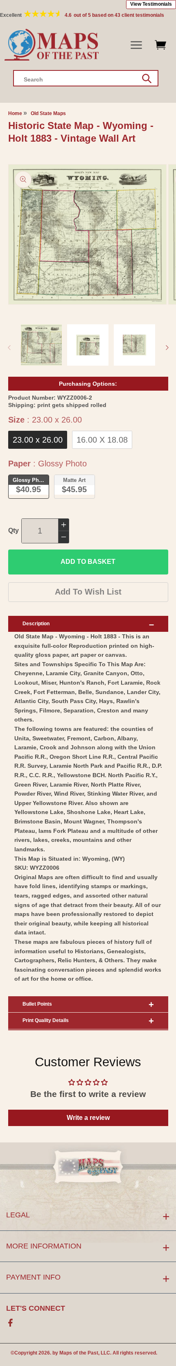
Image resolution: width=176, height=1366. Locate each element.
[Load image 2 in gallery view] (87, 345)
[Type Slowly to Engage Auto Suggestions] (146, 78)
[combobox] (85, 78)
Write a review (88, 1117)
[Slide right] (167, 348)
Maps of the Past (78, 1353)
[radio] (37, 440)
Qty (13, 530)
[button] (136, 45)
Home (15, 113)
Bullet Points (37, 1004)
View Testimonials (151, 4)
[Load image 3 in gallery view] (134, 345)
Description (36, 623)
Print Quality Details (46, 1020)
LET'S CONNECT (35, 1308)
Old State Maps (48, 113)
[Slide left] (9, 348)
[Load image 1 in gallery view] (41, 345)
